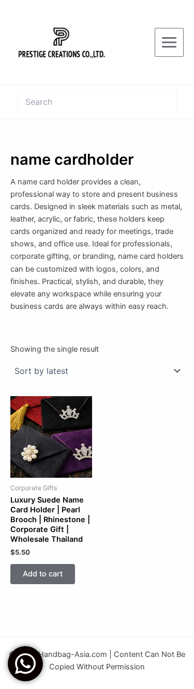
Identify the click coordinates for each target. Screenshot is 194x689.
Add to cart (43, 573)
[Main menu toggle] (169, 42)
